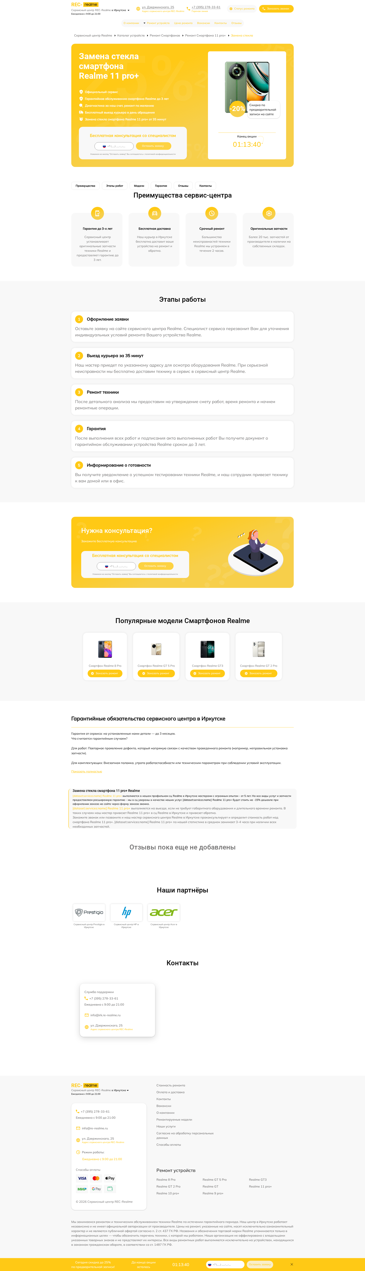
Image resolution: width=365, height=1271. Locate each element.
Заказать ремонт (107, 673)
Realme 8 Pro (165, 1179)
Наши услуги (166, 1126)
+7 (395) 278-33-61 (206, 7)
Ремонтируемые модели (174, 1119)
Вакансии (203, 23)
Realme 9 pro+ (213, 1193)
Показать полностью (86, 771)
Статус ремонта (244, 8)
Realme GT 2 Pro (168, 1186)
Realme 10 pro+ (167, 1193)
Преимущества (85, 185)
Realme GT (210, 1186)
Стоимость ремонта (170, 1085)
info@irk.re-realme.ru (105, 1015)
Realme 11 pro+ (260, 1186)
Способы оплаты (168, 1144)
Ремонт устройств (158, 23)
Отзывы (236, 23)
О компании (131, 23)
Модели (139, 185)
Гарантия (161, 185)
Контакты (220, 23)
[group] (89, 916)
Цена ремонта (183, 23)
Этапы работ (114, 185)
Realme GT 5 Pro (215, 1179)
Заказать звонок (278, 8)
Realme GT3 (258, 1179)
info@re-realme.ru (95, 1128)
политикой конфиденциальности (160, 154)
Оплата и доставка (170, 1092)
